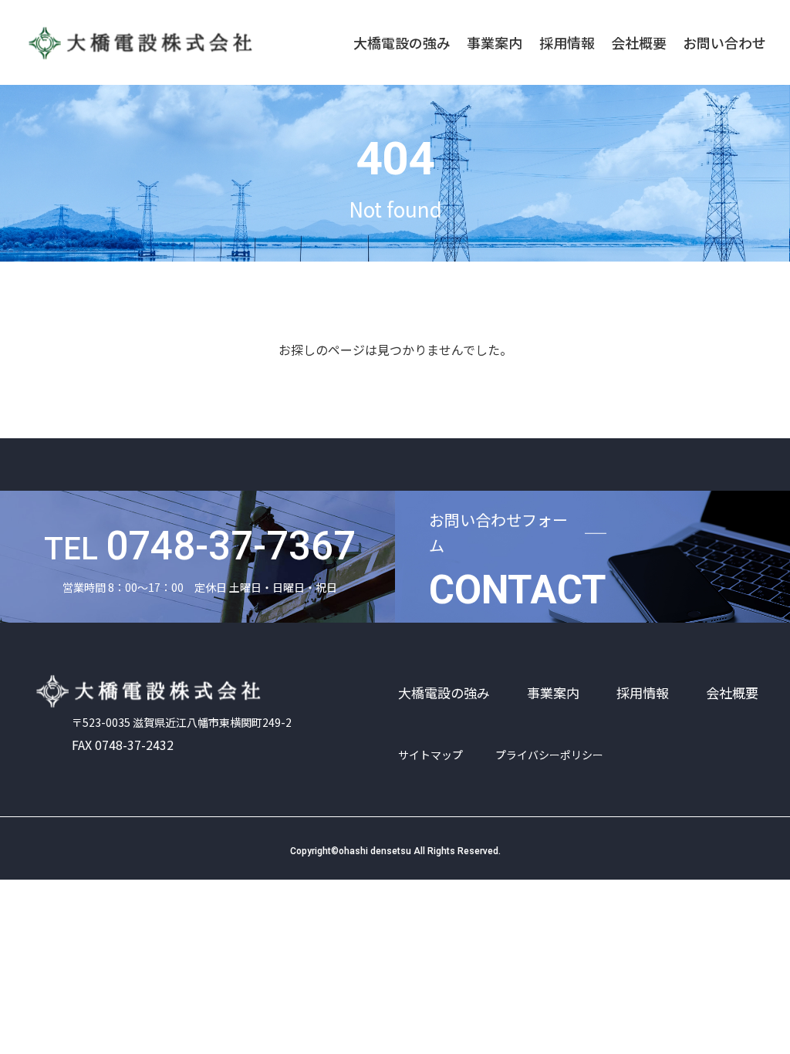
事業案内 (494, 42)
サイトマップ (430, 754)
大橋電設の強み (402, 42)
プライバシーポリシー (549, 754)
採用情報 (567, 42)
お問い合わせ (724, 42)
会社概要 (639, 42)
